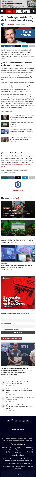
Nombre (3, 318)
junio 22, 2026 (13, 126)
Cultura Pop (4, 449)
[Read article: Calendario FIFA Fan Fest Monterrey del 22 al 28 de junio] (5, 124)
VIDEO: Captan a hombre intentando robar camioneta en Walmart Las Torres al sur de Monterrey (21, 131)
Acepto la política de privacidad (11, 329)
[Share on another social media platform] (32, 46)
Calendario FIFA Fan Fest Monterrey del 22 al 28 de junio (17, 240)
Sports (16, 452)
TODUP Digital (28, 474)
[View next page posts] (19, 147)
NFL (16, 91)
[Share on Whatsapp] (4, 46)
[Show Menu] (2, 11)
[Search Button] (34, 11)
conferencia (9, 170)
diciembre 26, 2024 (21, 24)
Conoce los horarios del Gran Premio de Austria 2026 (18, 463)
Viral (28, 452)
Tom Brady (12, 172)
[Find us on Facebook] (8, 421)
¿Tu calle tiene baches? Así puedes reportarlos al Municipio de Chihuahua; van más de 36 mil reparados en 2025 (19, 406)
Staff (6, 215)
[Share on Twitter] (18, 46)
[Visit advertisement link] (18, 4)
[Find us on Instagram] (16, 421)
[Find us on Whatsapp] (27, 421)
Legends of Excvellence (20, 170)
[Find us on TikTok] (23, 421)
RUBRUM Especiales (18, 448)
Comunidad (6, 208)
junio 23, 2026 (13, 119)
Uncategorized (29, 449)
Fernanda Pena (10, 24)
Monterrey (4, 172)
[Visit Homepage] (18, 11)
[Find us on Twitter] (12, 420)
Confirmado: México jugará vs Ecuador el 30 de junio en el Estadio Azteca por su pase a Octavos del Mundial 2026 (20, 390)
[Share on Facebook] (11, 46)
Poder (4, 452)
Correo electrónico (6, 323)
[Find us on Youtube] (20, 421)
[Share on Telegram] (25, 46)
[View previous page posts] (16, 147)
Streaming (28, 447)
